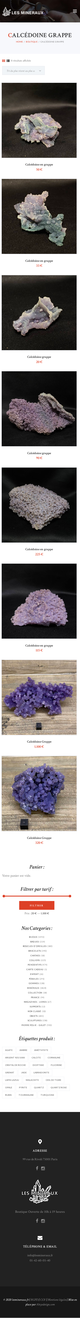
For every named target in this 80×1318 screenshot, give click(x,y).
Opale (8, 1087)
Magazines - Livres (35, 1002)
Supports (35, 1006)
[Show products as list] (8, 61)
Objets (34, 1016)
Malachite (32, 1080)
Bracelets (34, 951)
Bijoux (33, 937)
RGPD (34, 1300)
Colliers (34, 960)
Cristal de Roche (15, 1065)
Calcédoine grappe (39, 356)
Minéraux (33, 988)
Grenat (9, 1072)
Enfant (34, 974)
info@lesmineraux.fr (40, 1255)
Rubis (8, 1095)
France (35, 997)
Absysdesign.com (45, 1304)
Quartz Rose (59, 1087)
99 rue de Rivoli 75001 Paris (40, 1159)
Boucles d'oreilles (35, 946)
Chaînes (35, 955)
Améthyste (41, 1050)
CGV (43, 1300)
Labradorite (41, 1072)
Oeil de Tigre (53, 1080)
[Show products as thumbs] (3, 61)
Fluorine (56, 1065)
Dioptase (38, 1065)
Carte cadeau (35, 969)
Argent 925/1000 (15, 1057)
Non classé (34, 1011)
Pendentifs (34, 965)
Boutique (32, 41)
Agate (9, 1050)
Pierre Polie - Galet (34, 1025)
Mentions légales (57, 1300)
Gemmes (34, 983)
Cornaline (54, 1057)
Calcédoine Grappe (39, 741)
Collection (35, 993)
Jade (24, 1072)
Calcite (36, 1057)
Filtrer (37, 905)
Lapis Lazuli (12, 1080)
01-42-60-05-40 (40, 1260)
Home (19, 41)
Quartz (39, 1087)
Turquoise (47, 1095)
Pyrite (23, 1087)
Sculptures (34, 1020)
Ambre (23, 1050)
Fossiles (34, 979)
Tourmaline (26, 1095)
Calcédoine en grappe (39, 164)
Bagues (34, 942)
